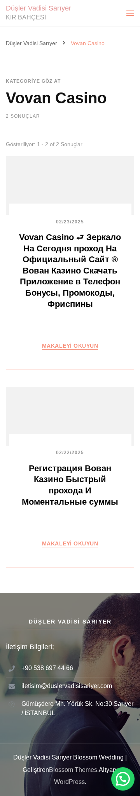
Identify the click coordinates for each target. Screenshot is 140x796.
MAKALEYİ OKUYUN (70, 346)
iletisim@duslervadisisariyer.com (66, 686)
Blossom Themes (73, 769)
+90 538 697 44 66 (47, 668)
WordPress (69, 782)
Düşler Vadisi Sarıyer (38, 8)
